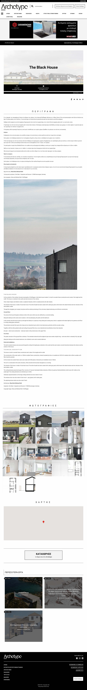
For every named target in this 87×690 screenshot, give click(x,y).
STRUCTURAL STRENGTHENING (51, 13)
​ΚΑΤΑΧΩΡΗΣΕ (43, 555)
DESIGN (80, 13)
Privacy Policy (40, 686)
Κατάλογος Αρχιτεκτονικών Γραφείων (64, 6)
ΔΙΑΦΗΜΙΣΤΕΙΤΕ (79, 670)
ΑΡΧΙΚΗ (8, 13)
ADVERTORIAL (9, 16)
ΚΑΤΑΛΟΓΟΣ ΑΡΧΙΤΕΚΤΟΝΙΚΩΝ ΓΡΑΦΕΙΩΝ (13, 667)
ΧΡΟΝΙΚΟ (72, 13)
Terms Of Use (46, 686)
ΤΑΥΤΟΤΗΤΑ (6, 674)
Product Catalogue (80, 6)
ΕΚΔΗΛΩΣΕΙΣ (29, 13)
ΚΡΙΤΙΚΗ (64, 13)
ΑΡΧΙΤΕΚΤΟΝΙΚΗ (18, 13)
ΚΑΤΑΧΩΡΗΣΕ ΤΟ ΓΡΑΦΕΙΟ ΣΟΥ (76, 664)
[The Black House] (11, 419)
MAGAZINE (19, 16)
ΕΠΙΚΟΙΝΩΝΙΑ (7, 679)
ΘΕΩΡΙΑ (37, 13)
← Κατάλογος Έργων (9, 42)
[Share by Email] (83, 99)
